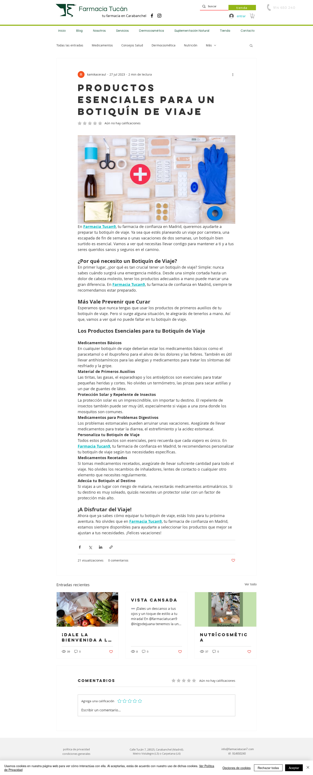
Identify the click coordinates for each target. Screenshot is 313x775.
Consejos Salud (132, 45)
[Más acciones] (232, 74)
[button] (252, 16)
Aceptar (294, 768)
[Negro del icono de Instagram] (159, 15)
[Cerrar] (307, 768)
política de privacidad (76, 749)
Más (209, 45)
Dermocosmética (163, 45)
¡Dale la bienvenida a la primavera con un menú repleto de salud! (87, 637)
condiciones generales (76, 754)
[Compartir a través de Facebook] (80, 547)
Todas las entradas (69, 45)
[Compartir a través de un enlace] (111, 547)
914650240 (239, 753)
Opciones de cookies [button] (237, 768)
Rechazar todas (268, 768)
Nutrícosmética (224, 637)
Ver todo (251, 584)
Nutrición (190, 45)
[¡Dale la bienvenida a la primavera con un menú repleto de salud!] (87, 609)
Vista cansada (154, 600)
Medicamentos (102, 45)
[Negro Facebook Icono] (152, 15)
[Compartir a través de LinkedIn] (101, 547)
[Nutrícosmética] (225, 609)
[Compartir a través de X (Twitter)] (90, 547)
